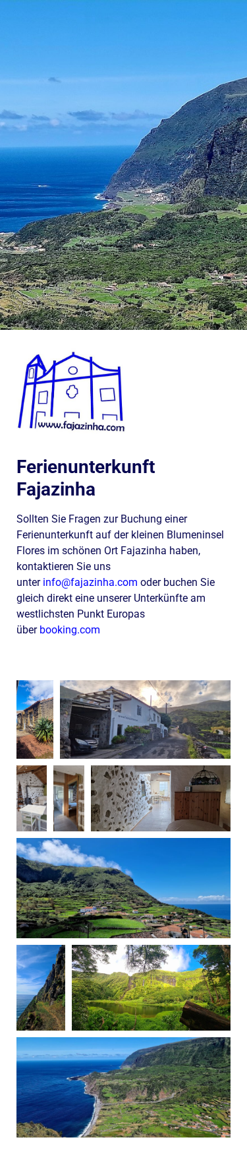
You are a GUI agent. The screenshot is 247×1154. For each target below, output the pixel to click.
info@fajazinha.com (90, 582)
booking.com (70, 630)
